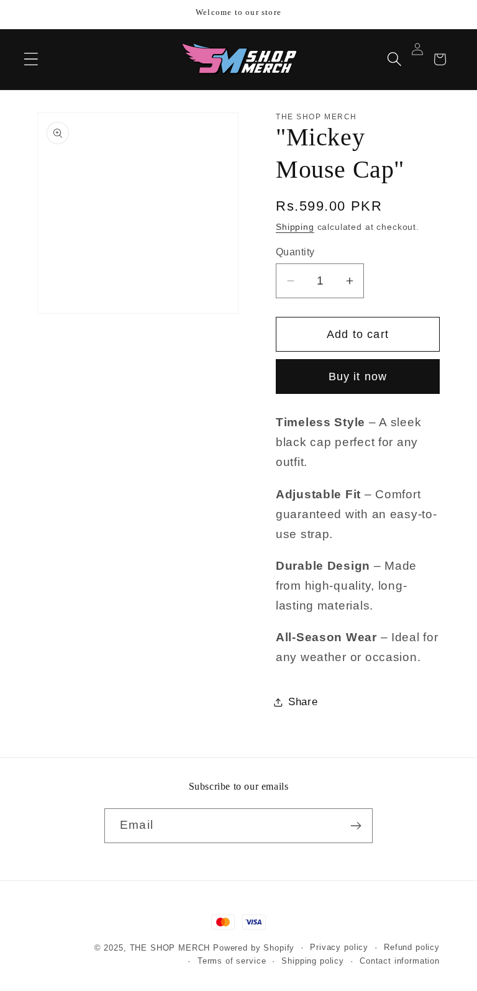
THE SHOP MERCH (170, 947)
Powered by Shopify (253, 947)
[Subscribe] (355, 825)
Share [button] (303, 702)
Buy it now (358, 376)
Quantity (295, 252)
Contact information (400, 961)
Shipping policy (312, 961)
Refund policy (412, 947)
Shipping (295, 227)
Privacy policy (339, 947)
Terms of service (232, 961)
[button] (31, 59)
